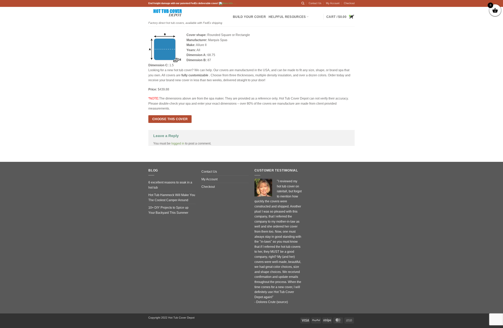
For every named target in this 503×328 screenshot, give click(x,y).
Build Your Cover (249, 16)
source (282, 302)
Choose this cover (170, 119)
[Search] (302, 3)
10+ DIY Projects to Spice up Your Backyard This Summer (168, 210)
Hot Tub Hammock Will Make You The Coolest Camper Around (171, 197)
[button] (340, 17)
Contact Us (315, 3)
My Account (333, 3)
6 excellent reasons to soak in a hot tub (170, 185)
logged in (177, 143)
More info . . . (229, 3)
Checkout (349, 3)
